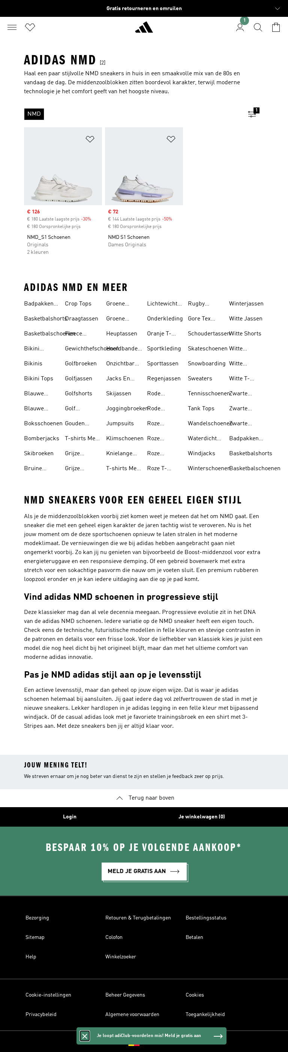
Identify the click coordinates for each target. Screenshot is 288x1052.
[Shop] (144, 30)
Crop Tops (78, 304)
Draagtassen (81, 319)
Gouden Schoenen (77, 424)
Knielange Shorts (119, 454)
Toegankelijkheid (205, 1014)
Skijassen (118, 394)
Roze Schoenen (159, 454)
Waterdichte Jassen (204, 439)
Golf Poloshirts (78, 409)
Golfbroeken (81, 364)
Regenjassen (164, 379)
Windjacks (201, 454)
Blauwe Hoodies (34, 394)
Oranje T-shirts (159, 334)
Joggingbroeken (127, 409)
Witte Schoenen (242, 349)
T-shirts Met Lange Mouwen (122, 469)
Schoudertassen (209, 334)
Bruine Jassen (33, 469)
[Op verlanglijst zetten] (90, 140)
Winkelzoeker (120, 957)
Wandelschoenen (210, 424)
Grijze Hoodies (75, 454)
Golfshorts (78, 394)
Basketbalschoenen (49, 334)
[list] (132, 114)
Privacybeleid (41, 1014)
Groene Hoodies (116, 304)
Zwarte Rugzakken (243, 424)
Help (31, 957)
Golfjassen (78, 379)
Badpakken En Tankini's (40, 304)
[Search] (258, 27)
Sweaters (200, 379)
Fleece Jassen (74, 334)
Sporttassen (162, 364)
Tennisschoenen (209, 394)
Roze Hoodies (157, 424)
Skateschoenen (208, 349)
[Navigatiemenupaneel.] (12, 27)
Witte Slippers (240, 364)
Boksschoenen (43, 424)
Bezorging (37, 918)
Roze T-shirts (157, 469)
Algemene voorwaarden (132, 1014)
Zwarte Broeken (240, 394)
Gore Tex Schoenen (200, 319)
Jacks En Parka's (118, 379)
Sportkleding (164, 349)
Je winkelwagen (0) (201, 817)
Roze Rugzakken (161, 439)
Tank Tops (201, 409)
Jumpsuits (120, 424)
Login (69, 817)
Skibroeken (39, 454)
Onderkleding (165, 319)
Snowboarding (207, 364)
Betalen (194, 937)
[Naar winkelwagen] (276, 27)
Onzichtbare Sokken (122, 364)
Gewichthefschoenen (92, 349)
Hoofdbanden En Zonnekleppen (125, 349)
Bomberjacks (41, 439)
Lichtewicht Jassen (162, 304)
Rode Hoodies (157, 394)
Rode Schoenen (159, 409)
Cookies (195, 995)
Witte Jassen (245, 319)
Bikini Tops (38, 379)
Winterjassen (246, 304)
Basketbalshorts (45, 319)
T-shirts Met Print (81, 439)
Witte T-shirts (239, 379)
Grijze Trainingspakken (87, 469)
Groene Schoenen (119, 319)
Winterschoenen (209, 469)
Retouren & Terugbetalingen (138, 918)
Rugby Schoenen (200, 304)
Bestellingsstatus (206, 918)
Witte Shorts (245, 334)
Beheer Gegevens (125, 995)
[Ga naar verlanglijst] (30, 27)
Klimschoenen (125, 439)
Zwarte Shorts (238, 409)
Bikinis (33, 364)
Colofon (114, 937)
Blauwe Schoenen (37, 409)
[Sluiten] (84, 1036)
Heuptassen (121, 334)
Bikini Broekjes (36, 349)
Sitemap (35, 937)
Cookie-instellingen (48, 995)
